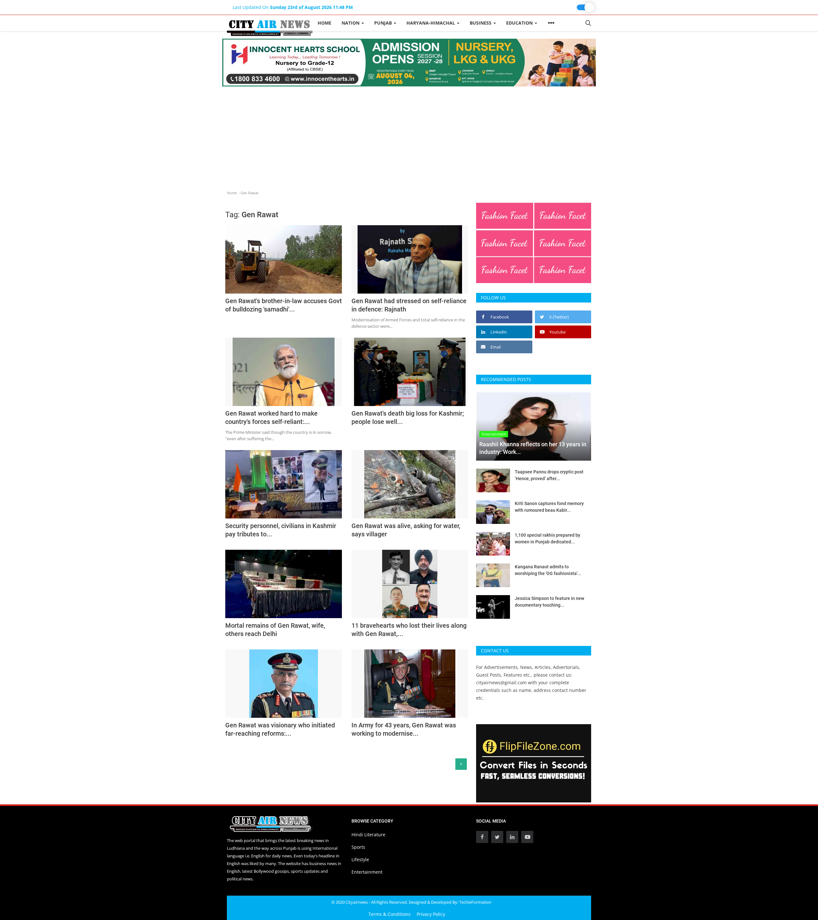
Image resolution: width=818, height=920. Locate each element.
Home (324, 23)
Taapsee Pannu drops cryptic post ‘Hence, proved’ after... (549, 475)
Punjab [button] (383, 23)
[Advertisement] (409, 134)
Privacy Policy (431, 914)
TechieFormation (475, 902)
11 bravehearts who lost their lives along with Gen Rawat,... (409, 630)
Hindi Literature (368, 835)
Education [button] (520, 23)
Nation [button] (351, 23)
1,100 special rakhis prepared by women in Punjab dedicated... (547, 538)
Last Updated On (293, 7)
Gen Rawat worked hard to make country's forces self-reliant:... (271, 417)
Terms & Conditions (389, 914)
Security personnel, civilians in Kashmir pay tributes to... (280, 530)
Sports (358, 847)
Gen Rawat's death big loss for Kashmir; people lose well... (407, 417)
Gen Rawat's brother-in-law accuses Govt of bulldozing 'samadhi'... (283, 305)
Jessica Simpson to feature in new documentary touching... (549, 602)
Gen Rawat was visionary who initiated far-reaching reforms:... (280, 729)
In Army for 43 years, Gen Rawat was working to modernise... (403, 729)
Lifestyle (360, 859)
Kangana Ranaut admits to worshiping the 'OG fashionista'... (548, 570)
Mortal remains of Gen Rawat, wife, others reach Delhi (275, 630)
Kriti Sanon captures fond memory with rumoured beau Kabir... (549, 507)
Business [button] (481, 23)
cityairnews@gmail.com (501, 682)
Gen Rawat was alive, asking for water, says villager (405, 530)
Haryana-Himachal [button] (431, 23)
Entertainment (366, 872)
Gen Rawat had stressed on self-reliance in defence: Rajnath (409, 305)
